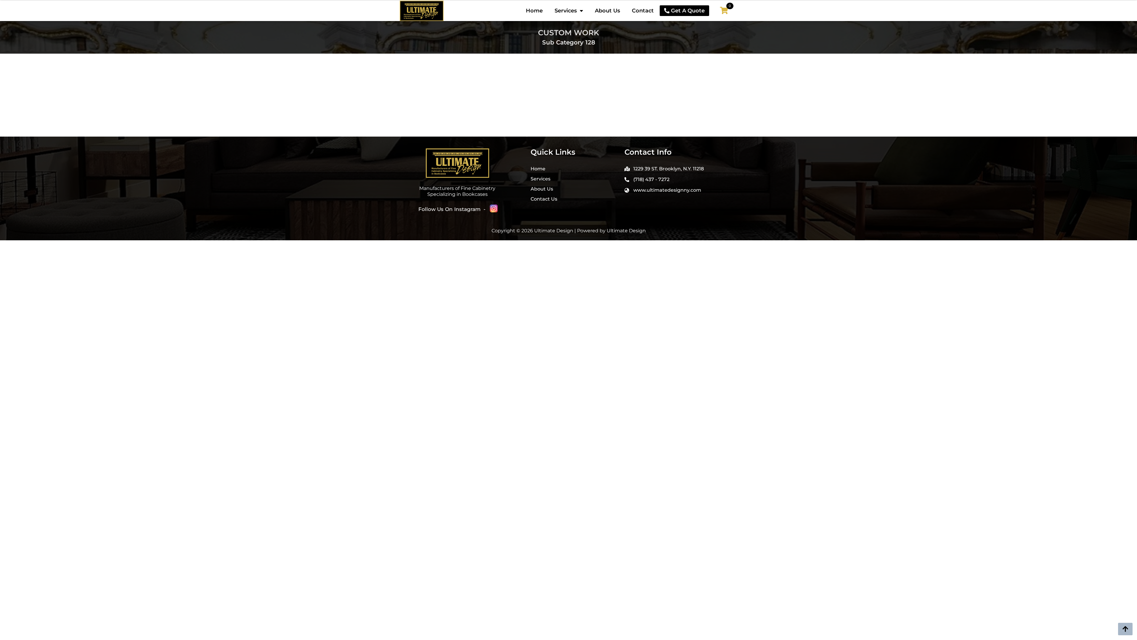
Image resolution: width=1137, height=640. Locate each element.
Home (534, 10)
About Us (607, 10)
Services (566, 10)
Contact (643, 10)
